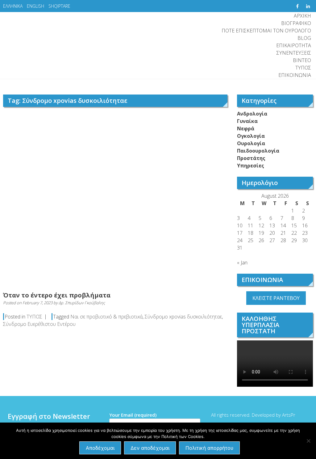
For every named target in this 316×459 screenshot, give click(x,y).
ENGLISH (35, 6)
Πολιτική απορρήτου (209, 448)
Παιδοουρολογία (258, 150)
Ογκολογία (251, 136)
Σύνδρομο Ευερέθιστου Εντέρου (39, 324)
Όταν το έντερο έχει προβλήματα (56, 295)
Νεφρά (245, 128)
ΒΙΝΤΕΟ (302, 60)
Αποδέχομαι (100, 448)
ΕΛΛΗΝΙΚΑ (13, 6)
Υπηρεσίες (250, 165)
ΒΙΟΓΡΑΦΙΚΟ (296, 23)
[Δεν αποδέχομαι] (308, 441)
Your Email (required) (132, 415)
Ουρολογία (251, 143)
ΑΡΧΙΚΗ (302, 15)
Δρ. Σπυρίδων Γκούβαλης (82, 302)
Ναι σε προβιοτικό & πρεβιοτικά (106, 316)
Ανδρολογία (252, 113)
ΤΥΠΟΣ (303, 67)
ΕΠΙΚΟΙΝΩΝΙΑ (294, 75)
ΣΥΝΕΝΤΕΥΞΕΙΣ (293, 52)
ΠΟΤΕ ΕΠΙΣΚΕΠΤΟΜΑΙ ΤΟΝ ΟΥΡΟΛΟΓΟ (266, 30)
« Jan (242, 262)
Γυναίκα (247, 121)
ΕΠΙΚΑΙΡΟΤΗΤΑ (293, 45)
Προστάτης (251, 158)
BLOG (304, 38)
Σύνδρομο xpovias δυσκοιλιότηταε (183, 316)
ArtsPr (288, 415)
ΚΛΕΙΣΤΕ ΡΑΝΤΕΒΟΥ (276, 298)
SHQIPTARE (59, 6)
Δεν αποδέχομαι (150, 448)
